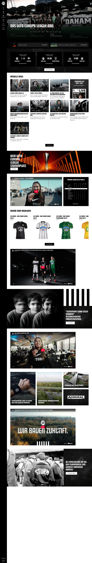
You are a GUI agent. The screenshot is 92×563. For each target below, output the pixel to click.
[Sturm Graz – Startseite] (3, 3)
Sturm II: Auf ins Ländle (36, 93)
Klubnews (72, 34)
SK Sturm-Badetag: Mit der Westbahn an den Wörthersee (57, 93)
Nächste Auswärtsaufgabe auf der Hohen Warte (19, 114)
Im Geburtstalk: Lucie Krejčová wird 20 (58, 114)
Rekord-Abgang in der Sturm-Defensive (77, 114)
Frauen (13, 110)
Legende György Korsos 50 (17, 93)
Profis (32, 34)
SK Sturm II (33, 89)
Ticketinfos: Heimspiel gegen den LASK (38, 114)
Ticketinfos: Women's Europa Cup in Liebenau (19, 136)
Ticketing (52, 34)
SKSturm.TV (13, 28)
